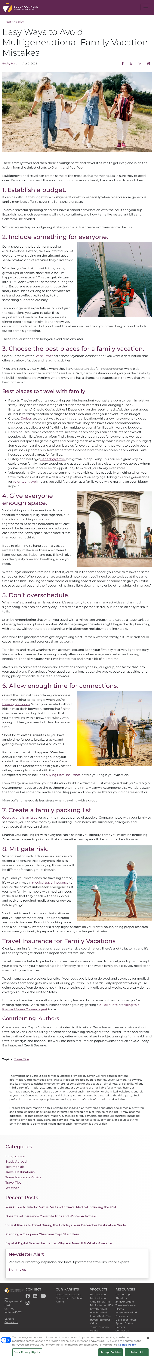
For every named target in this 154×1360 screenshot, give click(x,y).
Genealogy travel (53, 459)
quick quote (108, 1005)
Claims (120, 1309)
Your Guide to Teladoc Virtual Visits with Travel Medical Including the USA (60, 1207)
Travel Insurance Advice (23, 1177)
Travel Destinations (20, 1172)
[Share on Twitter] (131, 63)
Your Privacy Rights (27, 1352)
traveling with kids (16, 704)
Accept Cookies (110, 1352)
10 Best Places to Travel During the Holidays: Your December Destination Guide (65, 1225)
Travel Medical (98, 1309)
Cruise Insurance (100, 1327)
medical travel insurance (50, 882)
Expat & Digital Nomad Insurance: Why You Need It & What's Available (58, 1243)
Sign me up (17, 1269)
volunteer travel (25, 481)
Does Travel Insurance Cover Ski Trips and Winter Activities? (51, 1216)
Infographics (15, 1156)
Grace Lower (44, 356)
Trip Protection (98, 1294)
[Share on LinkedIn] (140, 63)
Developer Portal (126, 1319)
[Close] (148, 1338)
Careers (9, 1318)
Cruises (26, 418)
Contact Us (11, 1322)
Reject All (137, 1352)
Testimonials (14, 1167)
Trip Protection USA (101, 1305)
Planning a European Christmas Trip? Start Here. (42, 1234)
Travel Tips (21, 1059)
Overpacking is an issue (20, 817)
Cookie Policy (127, 1344)
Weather (12, 1188)
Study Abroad (16, 1161)
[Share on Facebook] (122, 63)
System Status (124, 1323)
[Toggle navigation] (145, 7)
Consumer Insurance (68, 1294)
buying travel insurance (63, 775)
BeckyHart (9, 63)
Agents (60, 1301)
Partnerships (123, 1294)
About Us (121, 1298)
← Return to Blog (13, 21)
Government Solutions (69, 1298)
